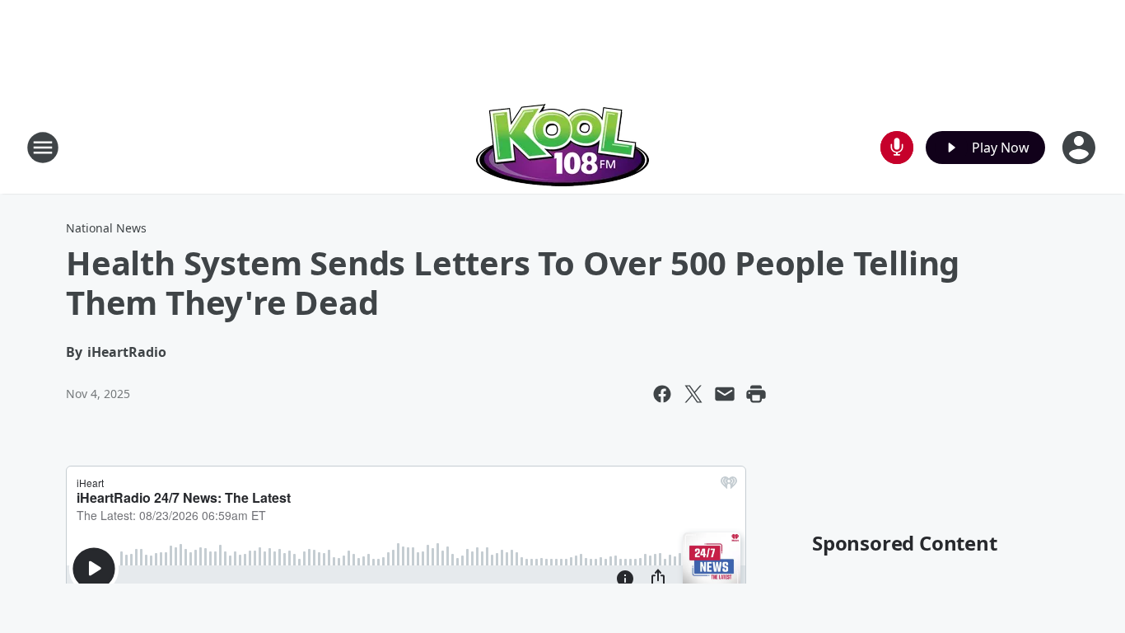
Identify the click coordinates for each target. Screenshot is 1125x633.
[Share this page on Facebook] (662, 394)
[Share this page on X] (693, 394)
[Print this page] (756, 394)
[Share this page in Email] (724, 394)
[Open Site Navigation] (42, 147)
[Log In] (1080, 147)
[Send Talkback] (896, 147)
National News (106, 228)
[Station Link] (562, 147)
